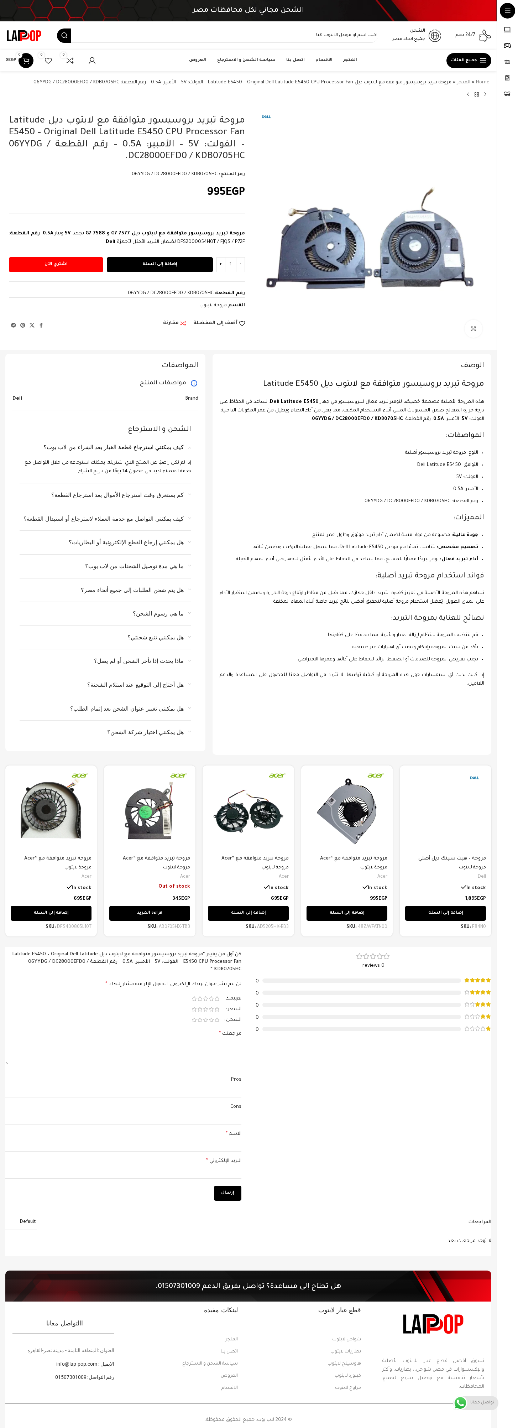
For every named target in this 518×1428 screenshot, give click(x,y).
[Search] (64, 35)
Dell (482, 876)
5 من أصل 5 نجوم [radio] (194, 998)
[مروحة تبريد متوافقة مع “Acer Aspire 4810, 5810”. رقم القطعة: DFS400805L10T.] (51, 811)
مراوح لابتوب (348, 1388)
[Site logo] (24, 35)
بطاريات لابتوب (345, 1351)
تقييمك (233, 998)
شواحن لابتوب (346, 1339)
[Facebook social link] (41, 326)
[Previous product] (485, 94)
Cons (235, 1107)
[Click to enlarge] (473, 329)
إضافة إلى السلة (159, 264)
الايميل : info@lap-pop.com (85, 1364)
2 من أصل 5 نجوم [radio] (211, 998)
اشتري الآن (56, 264)
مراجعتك (230, 1034)
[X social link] (32, 326)
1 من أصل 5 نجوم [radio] (217, 998)
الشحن (233, 1020)
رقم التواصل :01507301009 (84, 1377)
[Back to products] (476, 94)
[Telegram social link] (13, 326)
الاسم (233, 1134)
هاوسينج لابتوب (344, 1363)
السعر (234, 1009)
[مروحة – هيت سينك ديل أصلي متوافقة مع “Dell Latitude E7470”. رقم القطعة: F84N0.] (445, 811)
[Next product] (468, 94)
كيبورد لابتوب (348, 1376)
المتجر (463, 82)
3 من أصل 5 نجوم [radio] (206, 998)
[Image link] (433, 1323)
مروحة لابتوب (213, 305)
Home (483, 82)
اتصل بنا (229, 1351)
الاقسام (229, 1388)
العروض (229, 1376)
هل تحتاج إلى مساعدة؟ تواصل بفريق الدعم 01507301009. (248, 1287)
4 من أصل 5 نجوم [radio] (200, 998)
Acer (382, 876)
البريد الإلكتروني (223, 1161)
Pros (236, 1079)
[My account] (92, 60)
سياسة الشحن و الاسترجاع (209, 1363)
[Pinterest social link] (22, 326)
